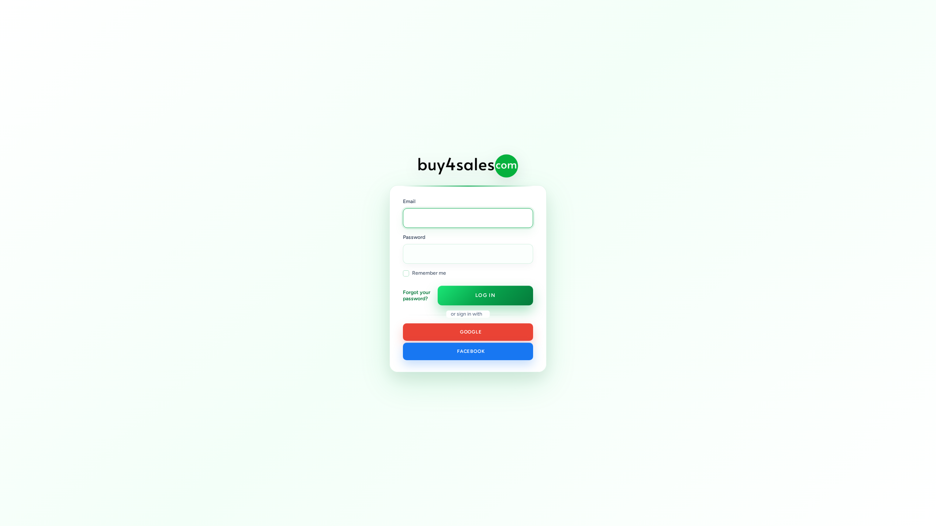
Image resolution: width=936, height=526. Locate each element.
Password (414, 237)
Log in (485, 295)
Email (409, 201)
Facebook (469, 351)
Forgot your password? (416, 295)
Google (469, 332)
